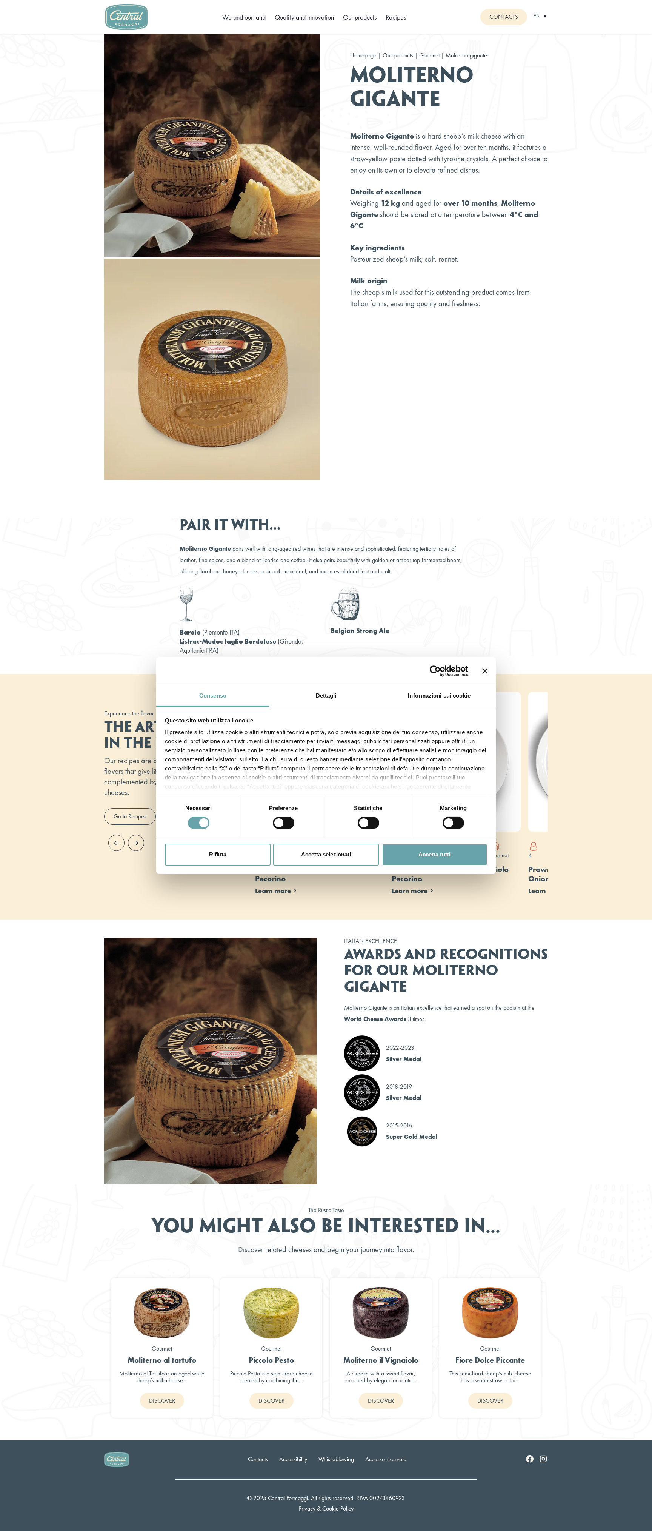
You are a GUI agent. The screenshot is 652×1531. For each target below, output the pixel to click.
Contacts (503, 17)
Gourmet (430, 55)
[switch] (283, 823)
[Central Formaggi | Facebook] (529, 1458)
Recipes (396, 17)
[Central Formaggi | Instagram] (543, 1458)
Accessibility (293, 1459)
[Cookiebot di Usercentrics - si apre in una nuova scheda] (435, 670)
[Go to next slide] (136, 843)
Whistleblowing (336, 1459)
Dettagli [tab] (326, 695)
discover (162, 1401)
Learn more (273, 890)
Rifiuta (217, 854)
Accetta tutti (434, 854)
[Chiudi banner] (484, 670)
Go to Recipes (130, 816)
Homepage (363, 55)
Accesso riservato (385, 1459)
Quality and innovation (304, 17)
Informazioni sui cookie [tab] (439, 695)
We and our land (244, 17)
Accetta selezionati (326, 854)
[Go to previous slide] (116, 843)
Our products (360, 17)
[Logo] (126, 16)
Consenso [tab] (212, 695)
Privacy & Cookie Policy (326, 1509)
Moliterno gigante (466, 55)
